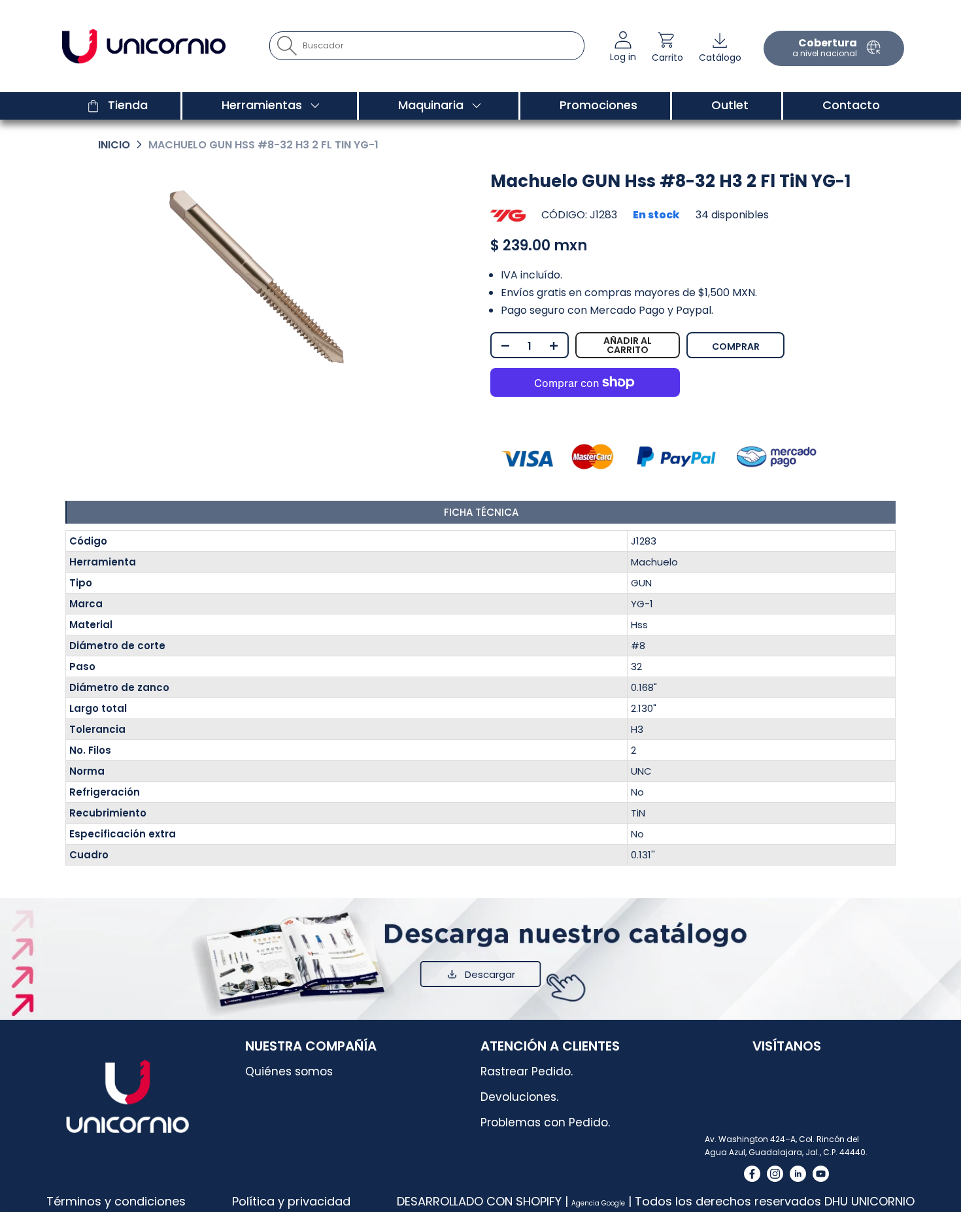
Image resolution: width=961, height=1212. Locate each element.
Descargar (490, 974)
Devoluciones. (519, 1097)
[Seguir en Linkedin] (798, 1174)
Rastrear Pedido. (526, 1071)
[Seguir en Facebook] (752, 1174)
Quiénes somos (289, 1071)
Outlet (730, 105)
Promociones (598, 105)
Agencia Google (598, 1203)
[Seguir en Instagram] (775, 1174)
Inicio (114, 144)
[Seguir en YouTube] (821, 1174)
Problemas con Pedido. (545, 1122)
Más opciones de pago (783, 340)
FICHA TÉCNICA (481, 512)
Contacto (851, 105)
